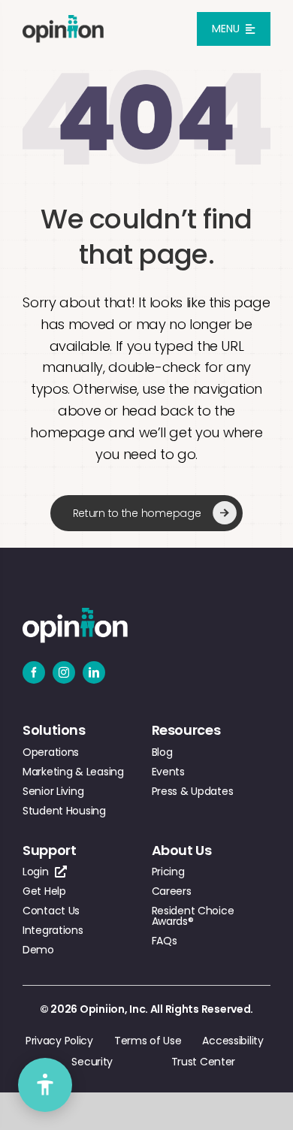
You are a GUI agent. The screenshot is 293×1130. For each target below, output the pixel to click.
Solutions (54, 730)
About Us (182, 850)
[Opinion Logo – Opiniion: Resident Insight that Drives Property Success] (63, 21)
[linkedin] (94, 672)
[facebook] (34, 672)
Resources (186, 730)
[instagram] (64, 672)
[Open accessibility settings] (45, 1085)
